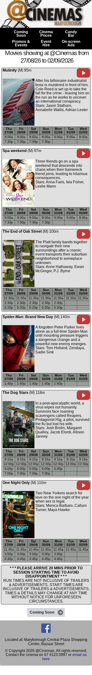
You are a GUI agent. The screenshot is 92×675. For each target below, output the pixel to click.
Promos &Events (21, 43)
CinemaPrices (46, 33)
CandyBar (71, 33)
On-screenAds (71, 43)
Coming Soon (42, 612)
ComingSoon (21, 33)
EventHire (46, 43)
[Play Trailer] (83, 77)
